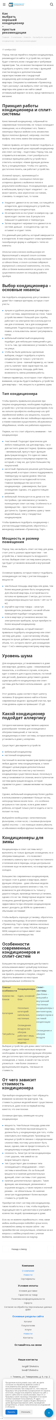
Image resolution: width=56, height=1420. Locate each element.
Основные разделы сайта (28, 1316)
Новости (28, 1274)
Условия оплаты (28, 1285)
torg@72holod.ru (30, 1366)
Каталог (28, 1321)
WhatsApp (34, 1352)
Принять (11, 1412)
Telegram (27, 1352)
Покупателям (28, 1325)
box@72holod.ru (30, 1370)
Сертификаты (28, 1278)
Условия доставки (28, 1290)
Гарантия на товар (28, 1294)
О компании (28, 1270)
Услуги (28, 1329)
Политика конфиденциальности (28, 1298)
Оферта (28, 1302)
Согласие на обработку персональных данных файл (28, 1308)
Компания (28, 1265)
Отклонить (25, 1412)
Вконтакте (20, 1352)
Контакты (28, 1337)
